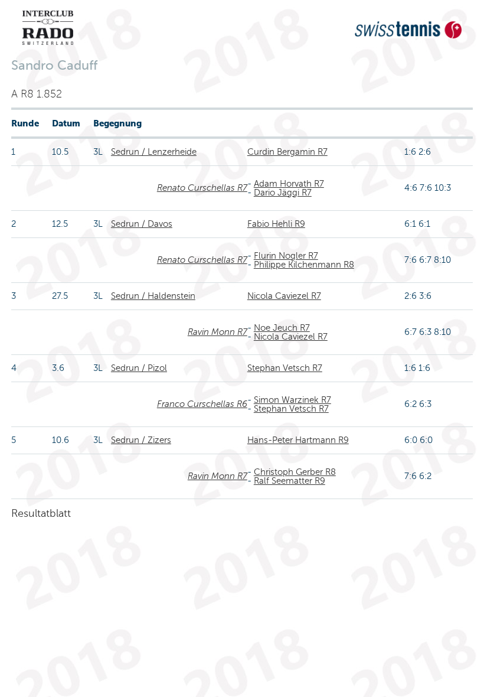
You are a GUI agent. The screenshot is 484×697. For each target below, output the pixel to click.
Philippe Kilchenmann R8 (304, 264)
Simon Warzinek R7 (292, 400)
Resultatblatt (41, 513)
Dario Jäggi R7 (283, 192)
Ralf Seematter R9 (289, 481)
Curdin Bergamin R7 (287, 152)
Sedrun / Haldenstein (153, 296)
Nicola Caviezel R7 (284, 296)
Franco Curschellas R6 (202, 404)
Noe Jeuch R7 (282, 328)
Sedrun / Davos (141, 224)
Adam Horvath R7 (289, 183)
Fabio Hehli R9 (276, 224)
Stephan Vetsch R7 (284, 368)
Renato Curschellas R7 (202, 188)
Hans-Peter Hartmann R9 (298, 440)
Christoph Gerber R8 (295, 472)
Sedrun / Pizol (139, 368)
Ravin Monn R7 (217, 332)
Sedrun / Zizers (141, 440)
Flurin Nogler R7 (286, 255)
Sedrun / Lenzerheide (154, 152)
